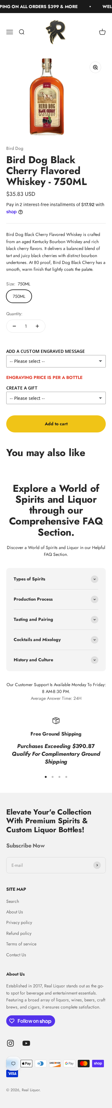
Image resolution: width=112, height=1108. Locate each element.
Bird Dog (14, 148)
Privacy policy (19, 922)
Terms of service (21, 944)
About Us (14, 912)
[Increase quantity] (37, 326)
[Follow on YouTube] (26, 1043)
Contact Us (16, 955)
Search (12, 901)
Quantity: (14, 314)
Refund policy (18, 933)
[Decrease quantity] (14, 326)
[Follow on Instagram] (10, 1043)
